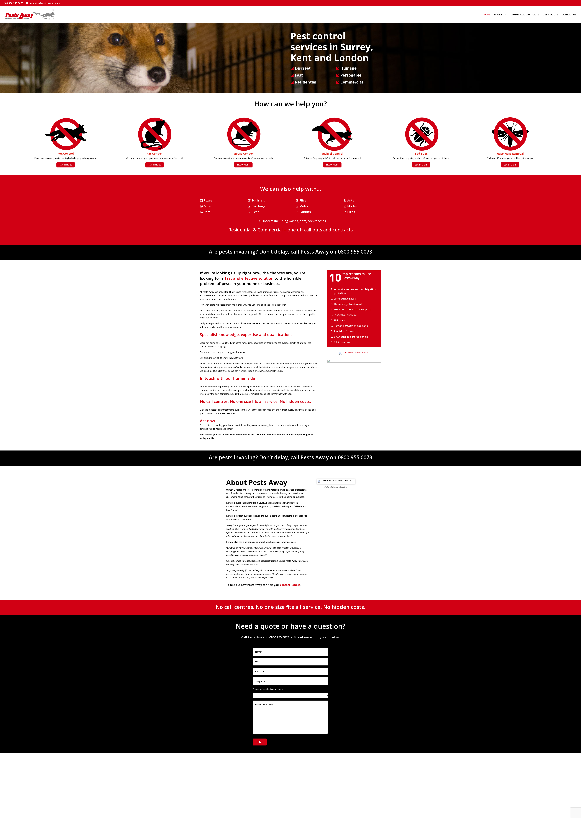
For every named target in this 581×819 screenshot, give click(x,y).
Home (487, 14)
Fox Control (66, 153)
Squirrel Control (332, 153)
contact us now (290, 585)
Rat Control (154, 153)
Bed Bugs (421, 153)
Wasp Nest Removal (510, 153)
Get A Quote (550, 14)
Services (499, 14)
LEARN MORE (65, 164)
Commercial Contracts (525, 14)
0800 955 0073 (355, 251)
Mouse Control (243, 153)
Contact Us (569, 14)
